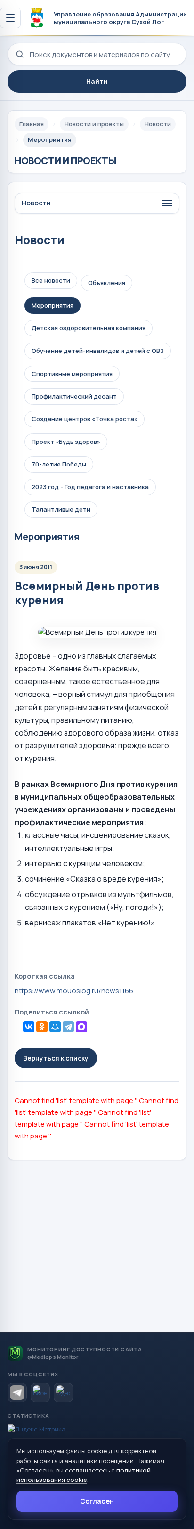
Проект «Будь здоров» (66, 441)
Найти (97, 81)
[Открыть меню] (10, 18)
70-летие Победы (59, 464)
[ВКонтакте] (28, 1026)
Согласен (97, 1500)
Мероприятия (52, 305)
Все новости (51, 280)
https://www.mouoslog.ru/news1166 (74, 991)
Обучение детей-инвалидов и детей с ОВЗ (98, 350)
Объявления (106, 282)
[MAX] (81, 1026)
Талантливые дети (61, 509)
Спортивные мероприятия (72, 373)
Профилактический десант (74, 396)
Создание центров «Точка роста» (84, 419)
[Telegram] (68, 1026)
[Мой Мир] (55, 1026)
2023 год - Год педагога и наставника (90, 486)
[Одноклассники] (42, 1026)
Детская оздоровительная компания (89, 328)
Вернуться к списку (56, 1058)
